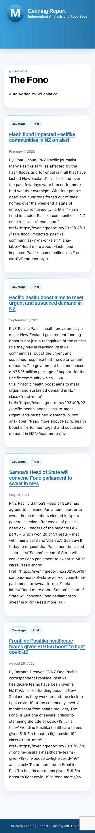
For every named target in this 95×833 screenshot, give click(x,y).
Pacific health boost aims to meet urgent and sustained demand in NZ (46, 303)
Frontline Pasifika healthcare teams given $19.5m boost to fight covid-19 (47, 646)
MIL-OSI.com (74, 826)
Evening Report (47, 11)
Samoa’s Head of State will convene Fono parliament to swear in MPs (40, 477)
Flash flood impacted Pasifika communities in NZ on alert (42, 137)
